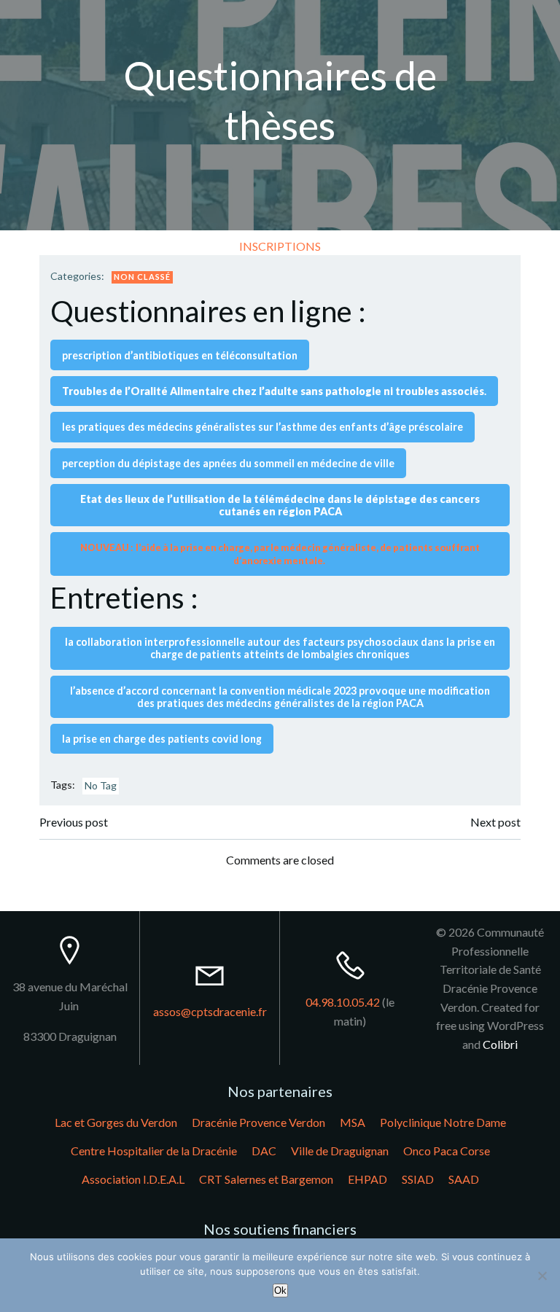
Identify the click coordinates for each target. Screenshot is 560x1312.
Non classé (142, 276)
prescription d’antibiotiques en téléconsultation (180, 355)
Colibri (500, 1044)
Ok (280, 1290)
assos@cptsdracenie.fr (210, 1011)
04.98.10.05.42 (343, 1002)
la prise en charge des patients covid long (162, 739)
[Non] (541, 1275)
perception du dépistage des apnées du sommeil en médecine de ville (228, 463)
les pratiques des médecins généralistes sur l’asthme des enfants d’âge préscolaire (262, 427)
